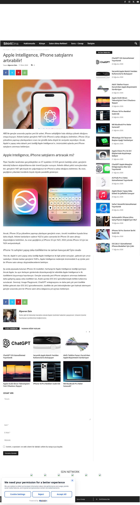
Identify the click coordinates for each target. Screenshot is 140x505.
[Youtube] (137, 2)
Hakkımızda (29, 43)
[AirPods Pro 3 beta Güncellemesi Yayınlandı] (103, 182)
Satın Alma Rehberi (58, 43)
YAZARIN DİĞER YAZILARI (30, 329)
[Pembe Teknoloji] (91, 480)
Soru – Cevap (77, 43)
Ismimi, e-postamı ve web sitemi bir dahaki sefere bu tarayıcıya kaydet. (34, 447)
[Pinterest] (18, 72)
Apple (14, 50)
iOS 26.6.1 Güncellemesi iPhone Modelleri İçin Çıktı (123, 244)
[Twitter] (133, 2)
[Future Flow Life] (105, 480)
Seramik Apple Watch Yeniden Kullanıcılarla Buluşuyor (46, 356)
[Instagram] (129, 2)
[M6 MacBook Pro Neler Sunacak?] (77, 371)
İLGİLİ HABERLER (11, 329)
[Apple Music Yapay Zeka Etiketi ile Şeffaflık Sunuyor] (103, 195)
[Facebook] (125, 2)
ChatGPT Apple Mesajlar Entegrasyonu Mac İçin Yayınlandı (122, 166)
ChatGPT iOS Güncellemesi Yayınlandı (14, 356)
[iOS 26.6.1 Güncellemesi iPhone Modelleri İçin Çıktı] (103, 247)
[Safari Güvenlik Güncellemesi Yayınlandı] (103, 208)
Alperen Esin (12, 65)
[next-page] (89, 331)
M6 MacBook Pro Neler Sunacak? (73, 384)
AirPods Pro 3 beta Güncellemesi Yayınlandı (122, 179)
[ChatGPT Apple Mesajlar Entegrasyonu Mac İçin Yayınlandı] (103, 168)
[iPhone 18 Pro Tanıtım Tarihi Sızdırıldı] (103, 234)
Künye (42, 43)
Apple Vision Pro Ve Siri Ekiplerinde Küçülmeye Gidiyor (122, 153)
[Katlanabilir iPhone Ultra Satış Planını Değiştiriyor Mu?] (103, 221)
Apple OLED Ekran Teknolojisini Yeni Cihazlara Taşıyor (16, 384)
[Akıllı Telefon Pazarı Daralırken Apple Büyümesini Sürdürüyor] (77, 343)
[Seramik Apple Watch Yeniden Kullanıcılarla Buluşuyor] (47, 343)
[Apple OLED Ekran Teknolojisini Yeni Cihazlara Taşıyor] (16, 371)
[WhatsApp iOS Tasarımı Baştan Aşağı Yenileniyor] (103, 141)
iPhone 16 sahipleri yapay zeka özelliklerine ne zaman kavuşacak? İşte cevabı (42, 250)
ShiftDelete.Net (104, 499)
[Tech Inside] (78, 480)
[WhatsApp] (24, 72)
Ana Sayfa (6, 50)
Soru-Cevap (81, 499)
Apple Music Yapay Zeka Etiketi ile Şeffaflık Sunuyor (123, 192)
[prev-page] (86, 331)
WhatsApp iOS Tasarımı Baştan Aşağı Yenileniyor (122, 138)
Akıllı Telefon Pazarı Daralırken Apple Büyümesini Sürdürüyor (76, 356)
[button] (136, 43)
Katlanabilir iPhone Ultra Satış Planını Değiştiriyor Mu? (124, 218)
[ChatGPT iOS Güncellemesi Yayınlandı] (16, 343)
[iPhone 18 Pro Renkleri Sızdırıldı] (47, 371)
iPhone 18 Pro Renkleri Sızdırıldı (46, 383)
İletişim (91, 43)
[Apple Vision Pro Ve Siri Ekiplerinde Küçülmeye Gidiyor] (103, 155)
